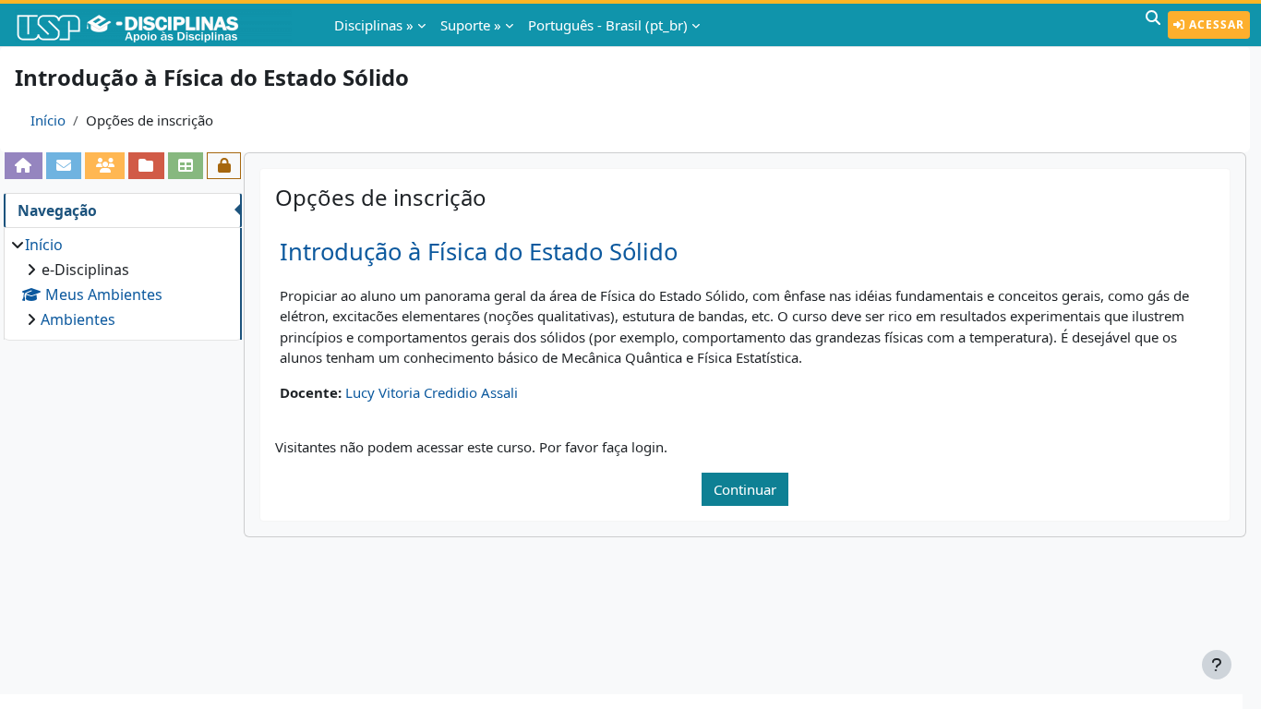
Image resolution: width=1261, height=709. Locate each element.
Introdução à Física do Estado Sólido (479, 251)
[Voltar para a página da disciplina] (23, 165)
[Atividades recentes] (146, 165)
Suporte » (470, 25)
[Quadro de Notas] (186, 165)
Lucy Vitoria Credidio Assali (431, 392)
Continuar (745, 489)
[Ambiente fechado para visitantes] (224, 165)
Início (48, 120)
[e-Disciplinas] (155, 24)
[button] (1153, 25)
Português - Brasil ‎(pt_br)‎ (608, 25)
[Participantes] (105, 165)
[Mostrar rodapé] (1216, 664)
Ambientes (78, 319)
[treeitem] (122, 282)
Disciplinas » (374, 25)
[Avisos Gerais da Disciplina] (64, 165)
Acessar (1214, 24)
